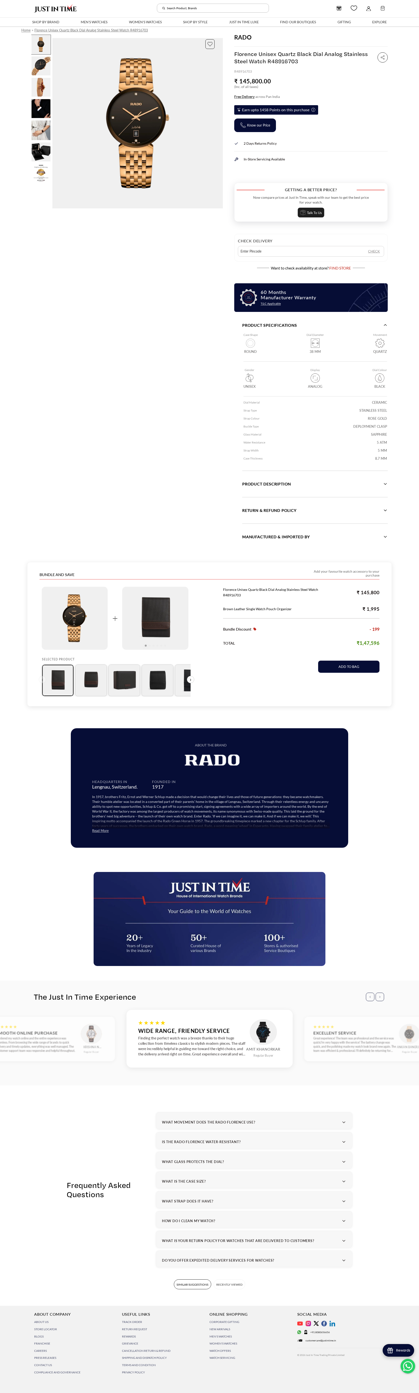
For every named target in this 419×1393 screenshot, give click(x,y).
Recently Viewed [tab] (229, 1284)
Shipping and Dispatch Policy (144, 1358)
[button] (210, 44)
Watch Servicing (222, 1358)
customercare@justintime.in (321, 1340)
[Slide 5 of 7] (41, 130)
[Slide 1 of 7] (41, 44)
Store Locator (45, 1329)
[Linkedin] (332, 1323)
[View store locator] (339, 8)
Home (26, 30)
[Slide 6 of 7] (41, 151)
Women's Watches (223, 1343)
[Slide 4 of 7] (41, 108)
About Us (41, 1322)
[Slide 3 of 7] (41, 87)
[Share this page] (383, 57)
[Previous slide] (56, 123)
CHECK (374, 251)
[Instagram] (308, 1323)
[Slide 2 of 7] (41, 65)
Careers (40, 1351)
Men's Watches (221, 1336)
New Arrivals (220, 1329)
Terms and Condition (139, 1365)
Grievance (130, 1343)
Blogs (39, 1336)
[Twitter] (316, 1323)
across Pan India (257, 97)
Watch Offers (220, 1351)
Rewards (129, 1336)
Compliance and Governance (57, 1372)
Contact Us (43, 1365)
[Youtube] (300, 1323)
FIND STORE (340, 268)
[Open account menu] (368, 8)
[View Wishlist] (354, 8)
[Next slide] (219, 123)
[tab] (58, 680)
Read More (100, 831)
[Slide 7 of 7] (41, 173)
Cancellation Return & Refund (146, 1351)
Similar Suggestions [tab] (192, 1284)
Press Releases (45, 1358)
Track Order (132, 1322)
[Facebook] (324, 1323)
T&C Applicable (271, 303)
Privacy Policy (133, 1372)
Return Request (134, 1329)
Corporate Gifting (224, 1322)
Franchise (42, 1343)
